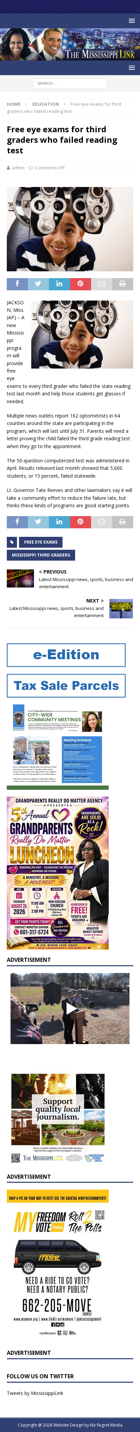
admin (18, 168)
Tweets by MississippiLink (35, 1393)
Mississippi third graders (41, 555)
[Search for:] (70, 83)
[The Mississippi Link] (70, 56)
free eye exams (40, 542)
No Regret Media (106, 1425)
